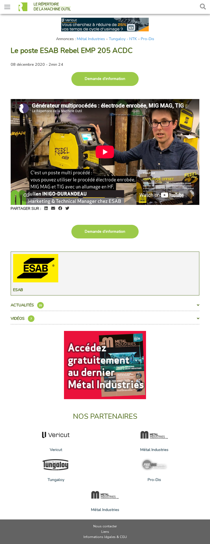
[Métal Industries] (105, 364)
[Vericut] (105, 24)
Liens (105, 532)
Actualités (26, 305)
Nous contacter (105, 526)
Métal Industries (91, 38)
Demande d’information (105, 78)
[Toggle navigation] (7, 7)
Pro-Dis (147, 38)
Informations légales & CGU (105, 537)
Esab (18, 289)
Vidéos (21, 318)
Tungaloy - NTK (123, 38)
